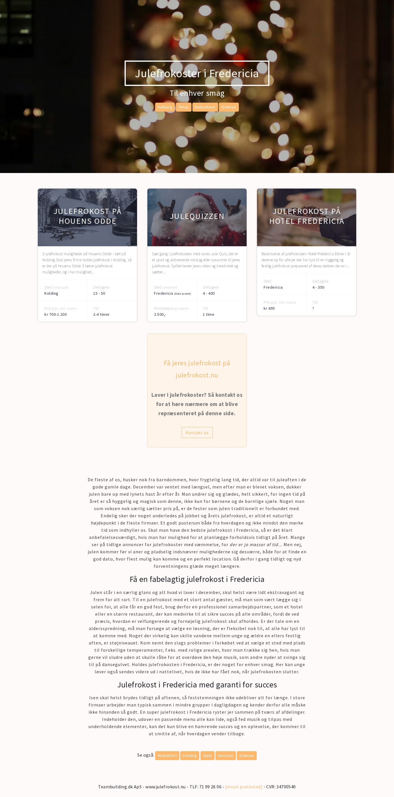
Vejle (207, 755)
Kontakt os (197, 432)
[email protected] (243, 787)
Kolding (190, 755)
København (205, 107)
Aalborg (165, 107)
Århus (184, 107)
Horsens (225, 755)
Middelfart (167, 755)
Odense (229, 107)
